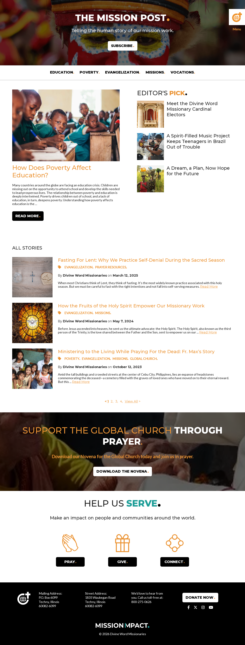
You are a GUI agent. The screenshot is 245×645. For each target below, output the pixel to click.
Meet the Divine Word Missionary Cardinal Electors (192, 109)
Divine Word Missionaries (85, 275)
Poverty (71, 359)
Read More (209, 287)
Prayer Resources (110, 267)
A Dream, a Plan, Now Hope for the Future (198, 170)
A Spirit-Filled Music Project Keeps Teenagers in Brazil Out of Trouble (198, 141)
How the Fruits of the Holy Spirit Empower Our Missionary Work (131, 306)
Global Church (143, 359)
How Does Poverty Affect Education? (51, 171)
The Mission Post (120, 17)
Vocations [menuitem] (182, 72)
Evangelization (78, 267)
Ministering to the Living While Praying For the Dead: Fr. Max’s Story (136, 351)
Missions (102, 313)
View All (131, 401)
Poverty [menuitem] (89, 72)
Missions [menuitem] (155, 72)
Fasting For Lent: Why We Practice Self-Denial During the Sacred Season (141, 260)
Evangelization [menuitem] (122, 72)
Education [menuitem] (61, 72)
